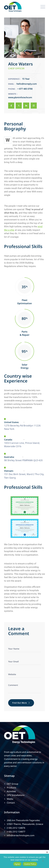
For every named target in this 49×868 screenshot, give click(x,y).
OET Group (12, 783)
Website (12, 94)
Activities (11, 791)
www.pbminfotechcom (20, 97)
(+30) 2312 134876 (16, 827)
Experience (14, 79)
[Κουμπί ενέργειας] (42, 6)
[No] (43, 862)
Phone (11, 89)
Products (11, 787)
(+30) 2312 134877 (16, 831)
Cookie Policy (30, 864)
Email (11, 84)
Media (10, 798)
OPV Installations (15, 795)
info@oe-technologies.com (20, 835)
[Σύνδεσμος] (11, 106)
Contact (11, 802)
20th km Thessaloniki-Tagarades (23, 820)
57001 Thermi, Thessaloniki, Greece (25, 824)
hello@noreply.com (26, 83)
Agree (17, 864)
